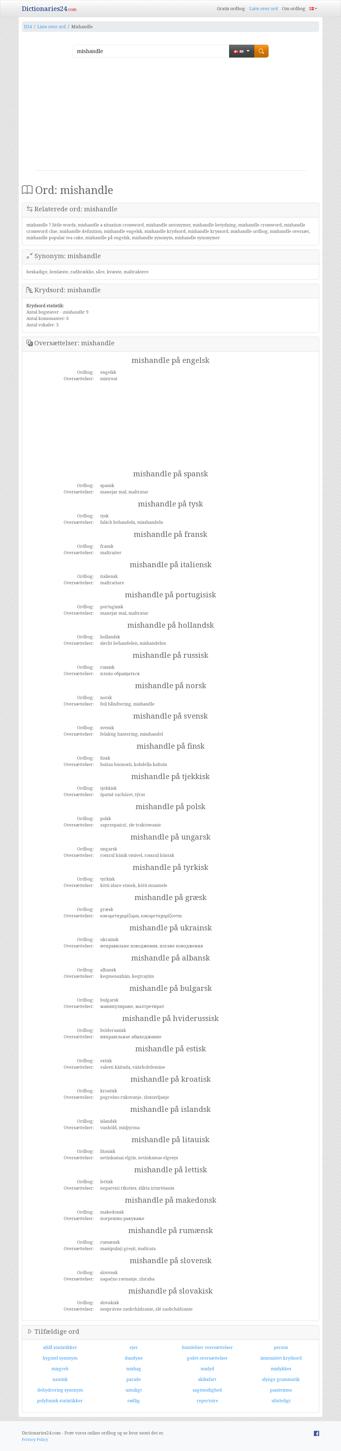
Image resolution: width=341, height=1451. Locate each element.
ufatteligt (281, 1401)
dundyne (134, 1358)
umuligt (133, 1390)
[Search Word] (261, 51)
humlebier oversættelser (207, 1347)
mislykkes (281, 1369)
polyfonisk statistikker (60, 1401)
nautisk (60, 1379)
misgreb (59, 1369)
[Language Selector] (313, 8)
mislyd (207, 1369)
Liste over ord (263, 8)
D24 (28, 27)
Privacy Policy (35, 1439)
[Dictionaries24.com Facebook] (316, 1433)
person (281, 1347)
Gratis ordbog (231, 8)
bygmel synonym (60, 1358)
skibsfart (207, 1379)
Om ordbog (293, 8)
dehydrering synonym (60, 1390)
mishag (133, 1369)
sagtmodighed (207, 1390)
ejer (133, 1347)
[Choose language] (241, 51)
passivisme (281, 1390)
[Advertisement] (170, 116)
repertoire (207, 1401)
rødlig (133, 1401)
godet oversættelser (207, 1358)
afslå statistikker (60, 1347)
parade (133, 1379)
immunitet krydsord (281, 1358)
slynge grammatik (281, 1379)
